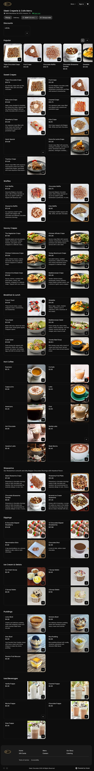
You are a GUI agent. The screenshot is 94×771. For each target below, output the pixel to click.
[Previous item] (83, 40)
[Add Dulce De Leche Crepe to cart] (86, 152)
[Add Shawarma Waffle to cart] (43, 219)
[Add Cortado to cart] (86, 380)
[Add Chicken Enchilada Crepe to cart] (43, 286)
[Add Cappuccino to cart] (43, 399)
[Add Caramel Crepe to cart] (86, 112)
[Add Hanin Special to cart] (43, 152)
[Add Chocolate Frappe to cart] (86, 716)
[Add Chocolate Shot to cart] (86, 555)
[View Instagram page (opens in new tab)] (7, 768)
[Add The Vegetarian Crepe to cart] (43, 246)
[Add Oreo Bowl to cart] (43, 649)
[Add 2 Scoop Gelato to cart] (43, 602)
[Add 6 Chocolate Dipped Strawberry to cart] (43, 536)
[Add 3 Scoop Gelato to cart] (86, 602)
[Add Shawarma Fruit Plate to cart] (86, 488)
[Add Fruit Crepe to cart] (39, 59)
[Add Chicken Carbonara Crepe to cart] (43, 266)
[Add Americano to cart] (43, 419)
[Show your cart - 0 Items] (88, 4)
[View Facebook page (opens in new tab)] (4, 768)
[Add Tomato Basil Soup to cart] (86, 352)
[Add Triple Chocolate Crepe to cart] (19, 59)
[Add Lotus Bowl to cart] (43, 630)
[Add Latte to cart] (86, 399)
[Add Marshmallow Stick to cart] (43, 555)
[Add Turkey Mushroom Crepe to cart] (86, 266)
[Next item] (87, 40)
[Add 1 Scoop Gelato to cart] (86, 583)
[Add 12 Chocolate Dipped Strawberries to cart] (86, 536)
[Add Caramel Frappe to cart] (86, 696)
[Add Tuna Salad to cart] (43, 333)
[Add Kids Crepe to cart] (86, 132)
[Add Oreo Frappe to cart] (43, 736)
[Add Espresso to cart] (43, 380)
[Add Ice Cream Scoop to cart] (43, 583)
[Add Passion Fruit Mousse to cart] (43, 669)
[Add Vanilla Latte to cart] (86, 439)
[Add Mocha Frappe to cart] (43, 716)
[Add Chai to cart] (86, 419)
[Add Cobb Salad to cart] (43, 352)
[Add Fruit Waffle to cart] (43, 199)
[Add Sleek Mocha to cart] (86, 459)
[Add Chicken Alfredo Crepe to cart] (86, 246)
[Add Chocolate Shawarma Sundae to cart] (79, 59)
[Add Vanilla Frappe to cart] (43, 696)
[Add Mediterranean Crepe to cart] (86, 286)
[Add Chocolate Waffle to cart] (59, 59)
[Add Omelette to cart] (86, 313)
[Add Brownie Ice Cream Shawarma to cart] (86, 508)
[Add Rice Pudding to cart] (86, 649)
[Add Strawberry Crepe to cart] (43, 132)
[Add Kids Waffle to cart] (86, 219)
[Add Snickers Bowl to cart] (86, 630)
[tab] (8, 17)
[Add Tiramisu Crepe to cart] (43, 172)
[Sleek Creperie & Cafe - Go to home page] (7, 4)
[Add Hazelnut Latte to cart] (43, 459)
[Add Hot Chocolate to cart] (43, 439)
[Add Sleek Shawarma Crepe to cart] (43, 488)
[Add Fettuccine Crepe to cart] (43, 112)
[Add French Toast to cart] (43, 313)
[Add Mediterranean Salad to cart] (86, 333)
